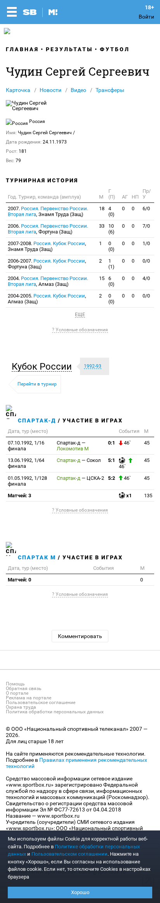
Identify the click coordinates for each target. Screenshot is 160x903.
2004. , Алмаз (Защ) (48, 281)
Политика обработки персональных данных (55, 711)
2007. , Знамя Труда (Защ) (48, 211)
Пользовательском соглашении (69, 854)
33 (101, 226)
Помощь (15, 684)
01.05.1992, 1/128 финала (27, 481)
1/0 (146, 243)
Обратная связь (24, 688)
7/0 (146, 226)
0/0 (146, 261)
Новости (50, 90)
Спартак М (37, 557)
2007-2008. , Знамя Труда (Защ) (47, 246)
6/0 (146, 208)
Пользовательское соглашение (40, 702)
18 (101, 208)
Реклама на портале (28, 697)
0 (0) (111, 246)
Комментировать (80, 636)
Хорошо (80, 892)
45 (147, 443)
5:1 (111, 460)
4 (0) (111, 211)
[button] (44, 366)
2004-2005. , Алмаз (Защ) (47, 298)
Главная (22, 49)
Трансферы (110, 90)
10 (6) (111, 229)
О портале (17, 693)
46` (127, 443)
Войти (146, 17)
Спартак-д (37, 420)
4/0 (146, 278)
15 (101, 278)
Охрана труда (21, 707)
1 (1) (111, 264)
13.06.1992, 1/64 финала (26, 463)
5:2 (111, 478)
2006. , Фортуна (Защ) (48, 229)
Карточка (18, 90)
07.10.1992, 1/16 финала (26, 446)
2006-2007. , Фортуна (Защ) (47, 264)
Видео (78, 90)
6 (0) (111, 281)
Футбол (115, 49)
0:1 (111, 443)
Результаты (69, 49)
